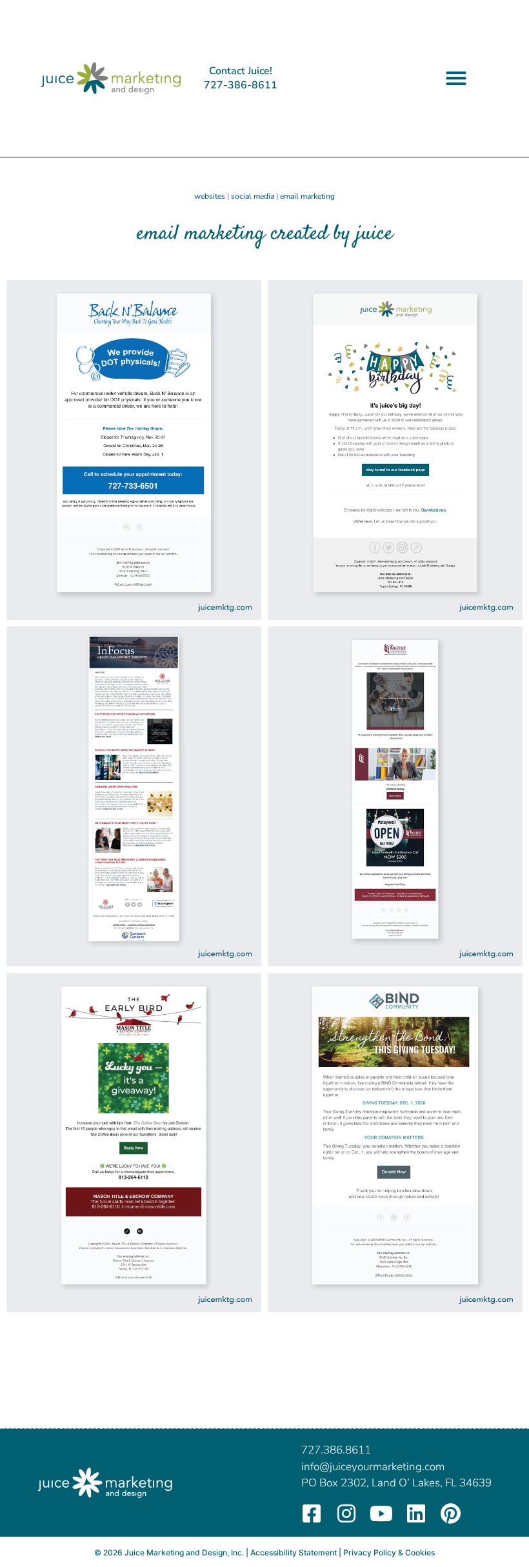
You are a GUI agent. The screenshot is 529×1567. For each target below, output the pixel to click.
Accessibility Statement (293, 1552)
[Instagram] (346, 1513)
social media (252, 196)
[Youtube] (381, 1513)
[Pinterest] (451, 1513)
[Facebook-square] (311, 1513)
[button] (455, 78)
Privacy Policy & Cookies (389, 1552)
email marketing (307, 196)
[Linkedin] (416, 1513)
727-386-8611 (240, 85)
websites (209, 196)
